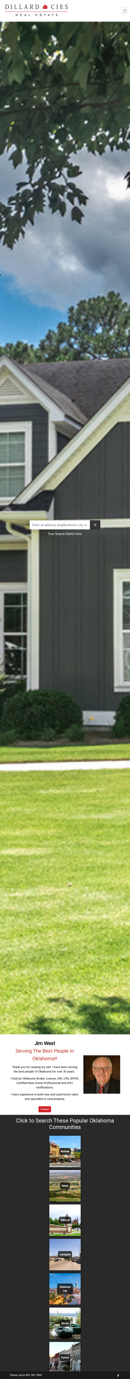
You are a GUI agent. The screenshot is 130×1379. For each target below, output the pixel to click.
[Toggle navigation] (124, 10)
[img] (118, 1375)
